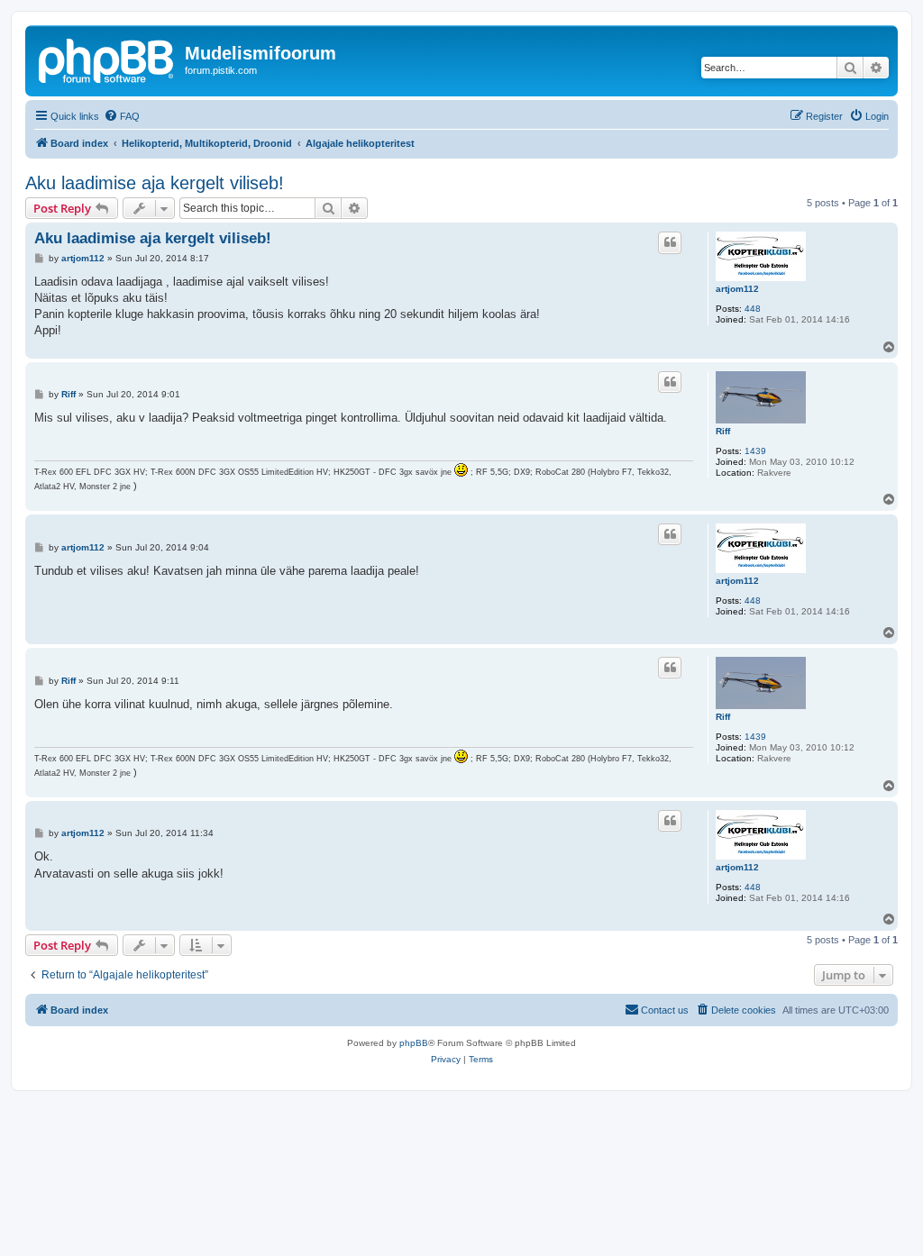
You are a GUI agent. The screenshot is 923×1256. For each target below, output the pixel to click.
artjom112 (737, 289)
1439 (755, 451)
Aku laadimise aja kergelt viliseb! (154, 183)
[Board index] (107, 58)
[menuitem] (122, 116)
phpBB (413, 1043)
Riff (723, 431)
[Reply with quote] (669, 242)
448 (753, 309)
